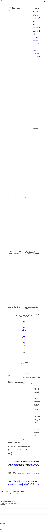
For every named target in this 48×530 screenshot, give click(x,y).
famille (31, 464)
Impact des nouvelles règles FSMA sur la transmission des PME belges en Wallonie (36, 15)
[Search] (46, 1)
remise (39, 462)
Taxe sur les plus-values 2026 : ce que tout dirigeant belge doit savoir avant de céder (36, 44)
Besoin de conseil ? (32, 4)
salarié (32, 464)
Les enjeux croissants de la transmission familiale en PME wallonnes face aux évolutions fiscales (32, 196)
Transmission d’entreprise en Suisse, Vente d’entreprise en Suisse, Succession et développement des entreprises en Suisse (21, 481)
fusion (31, 465)
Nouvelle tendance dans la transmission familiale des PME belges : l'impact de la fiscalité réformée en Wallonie (32, 251)
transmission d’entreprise (14, 464)
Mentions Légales (24, 485)
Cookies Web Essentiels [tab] (2, 504)
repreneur (28, 461)
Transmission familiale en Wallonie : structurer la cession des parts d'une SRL (15, 307)
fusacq (38, 463)
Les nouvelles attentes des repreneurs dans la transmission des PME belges (36, 26)
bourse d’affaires (29, 463)
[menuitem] (30, 1)
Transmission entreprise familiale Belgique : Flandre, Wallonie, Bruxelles (36, 57)
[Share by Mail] (11, 25)
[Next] (25, 366)
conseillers (39, 429)
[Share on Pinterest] (9, 25)
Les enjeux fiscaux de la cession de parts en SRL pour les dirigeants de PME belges (36, 28)
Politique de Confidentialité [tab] (2, 523)
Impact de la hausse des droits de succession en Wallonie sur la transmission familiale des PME (36, 30)
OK (8, 494)
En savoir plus (10, 494)
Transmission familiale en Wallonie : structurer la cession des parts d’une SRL (36, 21)
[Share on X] (8, 25)
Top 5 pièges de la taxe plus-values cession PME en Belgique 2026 (36, 51)
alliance (34, 465)
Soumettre (9, 381)
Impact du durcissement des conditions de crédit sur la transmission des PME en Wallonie (32, 307)
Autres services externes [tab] (2, 514)
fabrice (13, 7)
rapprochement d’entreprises (27, 465)
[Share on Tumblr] (10, 25)
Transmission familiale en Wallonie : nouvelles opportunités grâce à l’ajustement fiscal (36, 33)
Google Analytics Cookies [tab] (2, 508)
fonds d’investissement (36, 464)
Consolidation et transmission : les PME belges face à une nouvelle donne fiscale (36, 10)
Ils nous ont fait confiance (24, 352)
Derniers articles (24, 139)
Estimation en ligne (27, 373)
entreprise (15, 461)
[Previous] (23, 366)
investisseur (30, 462)
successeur (23, 462)
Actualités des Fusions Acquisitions (12, 4)
